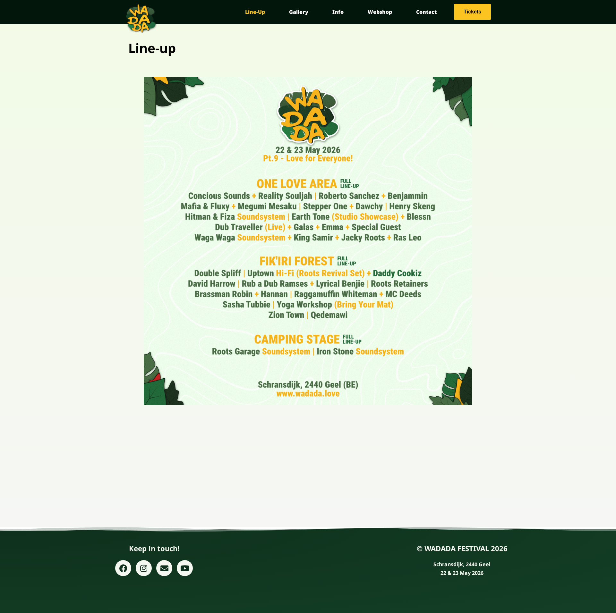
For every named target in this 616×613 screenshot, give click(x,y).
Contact (426, 11)
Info (338, 11)
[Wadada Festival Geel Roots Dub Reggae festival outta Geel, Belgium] (141, 18)
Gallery (298, 11)
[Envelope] (164, 568)
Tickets (472, 11)
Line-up (255, 11)
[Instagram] (144, 568)
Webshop (380, 11)
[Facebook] (123, 568)
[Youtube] (185, 568)
